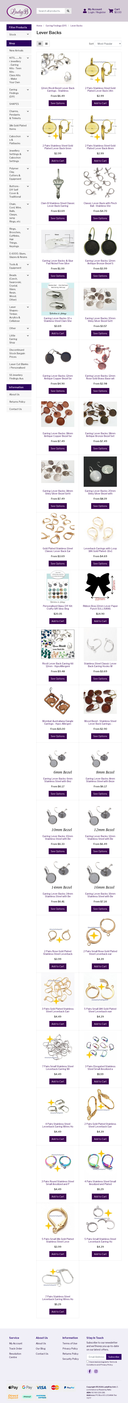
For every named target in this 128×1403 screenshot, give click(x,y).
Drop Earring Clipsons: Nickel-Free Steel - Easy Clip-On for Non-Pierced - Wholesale (28, 1387)
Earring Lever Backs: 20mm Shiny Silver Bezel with (100, 492)
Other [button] (12, 328)
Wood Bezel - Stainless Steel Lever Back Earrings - (100, 722)
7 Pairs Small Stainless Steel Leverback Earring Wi (58, 1068)
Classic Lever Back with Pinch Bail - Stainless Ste (100, 204)
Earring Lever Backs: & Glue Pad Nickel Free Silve (57, 262)
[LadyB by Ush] (19, 10)
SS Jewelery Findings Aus (16, 377)
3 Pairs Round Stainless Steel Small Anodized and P (58, 1183)
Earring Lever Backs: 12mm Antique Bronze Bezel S (100, 262)
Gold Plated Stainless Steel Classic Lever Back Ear (58, 550)
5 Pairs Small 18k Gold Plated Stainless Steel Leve (58, 1240)
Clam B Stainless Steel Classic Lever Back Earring (58, 204)
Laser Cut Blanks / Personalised (18, 366)
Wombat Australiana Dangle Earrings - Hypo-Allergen (57, 722)
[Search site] (68, 11)
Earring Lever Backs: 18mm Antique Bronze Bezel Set (100, 435)
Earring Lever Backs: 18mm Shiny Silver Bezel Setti (58, 492)
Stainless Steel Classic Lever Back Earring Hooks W (100, 665)
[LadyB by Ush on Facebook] (89, 1371)
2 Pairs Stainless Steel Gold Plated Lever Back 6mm (58, 147)
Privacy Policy (70, 1348)
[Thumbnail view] (39, 44)
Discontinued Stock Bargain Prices (17, 353)
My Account (15, 1343)
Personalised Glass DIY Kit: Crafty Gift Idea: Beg (58, 607)
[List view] (46, 44)
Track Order (15, 1348)
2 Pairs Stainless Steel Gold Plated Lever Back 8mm (100, 147)
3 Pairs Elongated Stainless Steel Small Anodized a (100, 1068)
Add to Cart (100, 103)
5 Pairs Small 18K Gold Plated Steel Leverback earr (100, 1010)
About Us (14, 394)
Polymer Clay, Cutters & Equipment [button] (15, 173)
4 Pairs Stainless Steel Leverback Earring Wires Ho (57, 1125)
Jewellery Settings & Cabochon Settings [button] (15, 155)
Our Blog (41, 1348)
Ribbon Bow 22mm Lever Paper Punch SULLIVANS (100, 607)
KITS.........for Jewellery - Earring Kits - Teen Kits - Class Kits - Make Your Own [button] (15, 70)
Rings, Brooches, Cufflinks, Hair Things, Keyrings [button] (15, 237)
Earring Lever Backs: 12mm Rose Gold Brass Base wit (100, 377)
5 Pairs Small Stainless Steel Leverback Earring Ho (100, 1240)
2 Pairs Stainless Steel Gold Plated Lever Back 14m (100, 89)
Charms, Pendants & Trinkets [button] (15, 115)
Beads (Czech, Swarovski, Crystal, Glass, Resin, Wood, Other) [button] (15, 287)
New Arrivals (16, 50)
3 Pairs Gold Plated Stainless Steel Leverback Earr (58, 1010)
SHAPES (14, 103)
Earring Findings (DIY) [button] (14, 93)
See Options (58, 103)
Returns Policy (17, 401)
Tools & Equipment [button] (15, 266)
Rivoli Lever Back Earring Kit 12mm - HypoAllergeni (58, 665)
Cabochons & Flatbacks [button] (15, 140)
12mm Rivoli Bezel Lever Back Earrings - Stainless (57, 89)
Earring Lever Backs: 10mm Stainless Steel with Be (57, 837)
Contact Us (15, 409)
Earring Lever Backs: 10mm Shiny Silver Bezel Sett (100, 319)
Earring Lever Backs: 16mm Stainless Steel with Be (100, 895)
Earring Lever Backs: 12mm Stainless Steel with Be (100, 837)
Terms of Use (69, 1343)
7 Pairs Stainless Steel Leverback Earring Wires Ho (57, 1298)
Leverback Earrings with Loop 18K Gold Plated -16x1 (100, 550)
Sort (91, 43)
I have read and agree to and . (101, 1363)
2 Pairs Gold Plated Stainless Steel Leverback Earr (100, 1125)
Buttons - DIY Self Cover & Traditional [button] (15, 191)
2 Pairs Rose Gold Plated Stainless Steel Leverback (57, 952)
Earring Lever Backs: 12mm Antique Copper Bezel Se (58, 377)
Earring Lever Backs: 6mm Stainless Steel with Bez (57, 780)
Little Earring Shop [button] (13, 339)
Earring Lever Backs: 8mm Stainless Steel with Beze (100, 780)
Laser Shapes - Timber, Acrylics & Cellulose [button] (14, 314)
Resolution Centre (15, 1355)
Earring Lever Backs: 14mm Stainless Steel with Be (58, 895)
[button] (94, 11)
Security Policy (70, 1358)
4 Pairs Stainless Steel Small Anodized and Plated (100, 1183)
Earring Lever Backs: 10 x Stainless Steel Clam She (58, 319)
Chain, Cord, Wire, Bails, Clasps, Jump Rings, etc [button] (15, 213)
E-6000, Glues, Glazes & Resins (18, 255)
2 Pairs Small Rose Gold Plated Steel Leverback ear (100, 952)
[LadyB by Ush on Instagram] (96, 1371)
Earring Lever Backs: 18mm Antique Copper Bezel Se (58, 435)
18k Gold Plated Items (17, 127)
